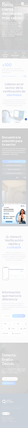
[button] (26, 119)
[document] (14, 214)
